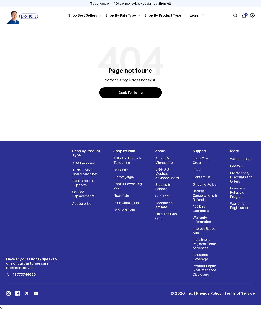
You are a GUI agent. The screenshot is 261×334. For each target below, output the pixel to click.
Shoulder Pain (124, 210)
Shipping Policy (204, 184)
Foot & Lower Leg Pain (127, 186)
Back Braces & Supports (83, 183)
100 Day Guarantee (201, 208)
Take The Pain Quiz (166, 216)
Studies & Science (162, 187)
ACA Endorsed (83, 163)
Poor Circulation (126, 203)
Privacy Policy (209, 293)
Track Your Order (201, 160)
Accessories (81, 204)
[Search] (235, 15)
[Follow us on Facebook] (17, 293)
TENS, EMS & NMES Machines (85, 172)
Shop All (164, 3)
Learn (194, 15)
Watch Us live (240, 159)
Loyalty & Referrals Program (237, 192)
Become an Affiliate (164, 205)
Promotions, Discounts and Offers (241, 177)
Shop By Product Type (162, 15)
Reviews (236, 166)
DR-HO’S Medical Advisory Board (167, 173)
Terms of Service (239, 293)
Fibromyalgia (123, 177)
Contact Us (202, 177)
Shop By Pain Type (120, 15)
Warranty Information (202, 219)
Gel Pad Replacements (83, 194)
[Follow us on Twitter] (26, 293)
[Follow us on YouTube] (36, 293)
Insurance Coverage (200, 257)
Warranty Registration (239, 206)
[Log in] (252, 15)
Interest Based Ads (204, 231)
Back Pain (121, 170)
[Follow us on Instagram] (8, 293)
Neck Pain (121, 195)
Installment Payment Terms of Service (205, 243)
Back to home (130, 93)
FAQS (197, 170)
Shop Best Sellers (82, 15)
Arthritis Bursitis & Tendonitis (127, 160)
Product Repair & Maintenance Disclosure (204, 270)
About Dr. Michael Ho (164, 160)
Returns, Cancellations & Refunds (205, 195)
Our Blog (162, 196)
